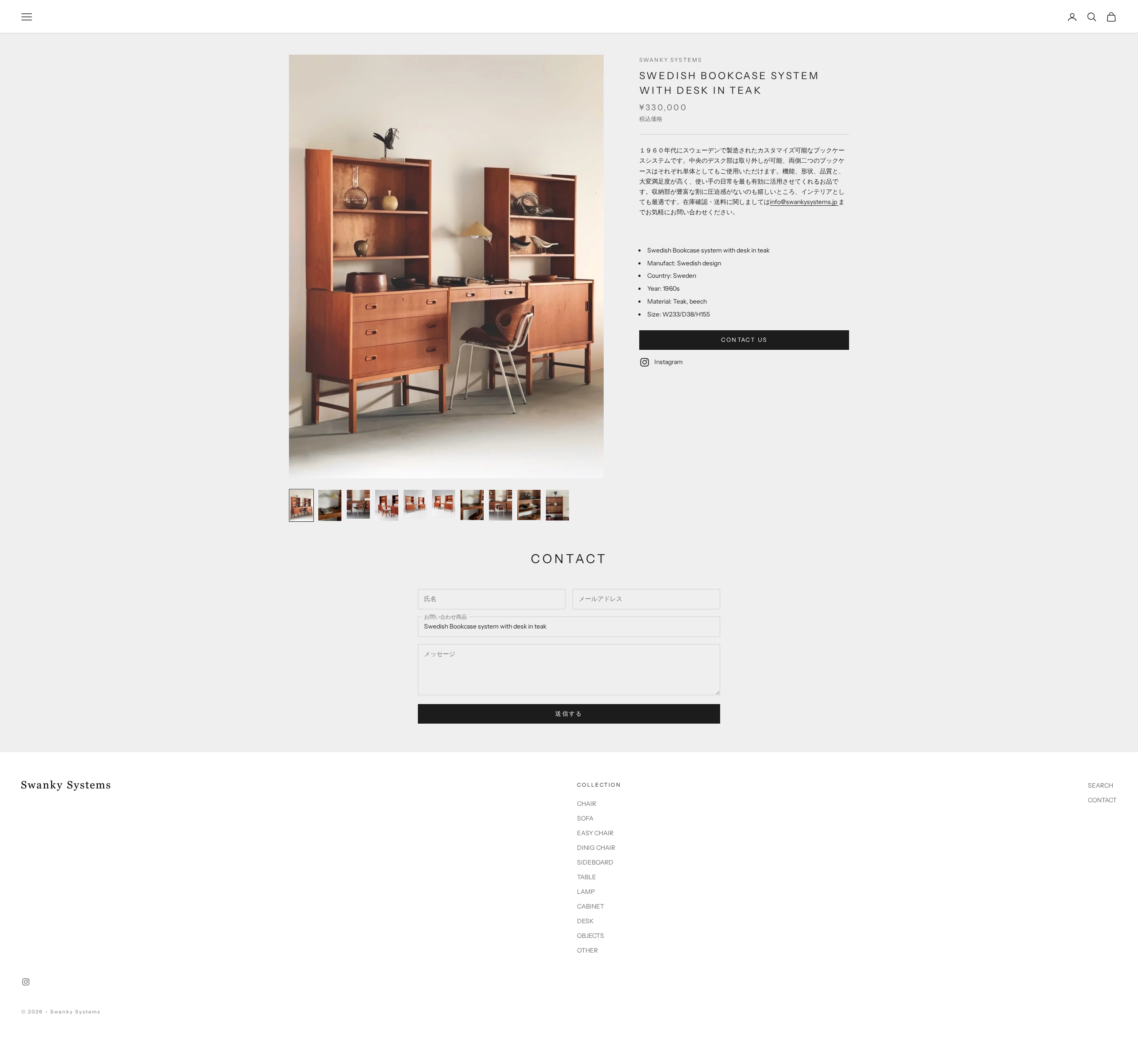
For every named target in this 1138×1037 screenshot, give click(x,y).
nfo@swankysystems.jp (804, 202)
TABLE (586, 877)
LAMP (586, 892)
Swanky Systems (670, 59)
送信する (568, 713)
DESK (585, 921)
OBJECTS (590, 936)
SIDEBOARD (595, 862)
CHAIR (586, 804)
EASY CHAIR (595, 833)
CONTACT (1102, 800)
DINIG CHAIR (596, 848)
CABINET (590, 906)
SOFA (585, 818)
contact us (744, 339)
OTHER (587, 950)
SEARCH (1100, 785)
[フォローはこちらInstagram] (25, 981)
